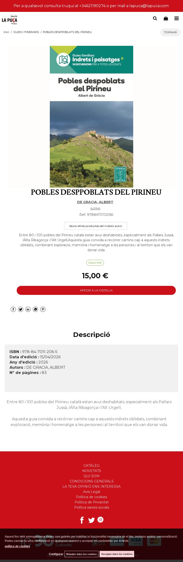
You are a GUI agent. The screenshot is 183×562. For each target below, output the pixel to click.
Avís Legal (91, 492)
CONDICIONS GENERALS (92, 481)
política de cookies (17, 546)
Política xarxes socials (91, 507)
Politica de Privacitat (92, 502)
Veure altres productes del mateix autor (95, 226)
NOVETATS (91, 471)
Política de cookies (91, 497)
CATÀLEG (91, 465)
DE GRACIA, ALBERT (95, 202)
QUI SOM (92, 476)
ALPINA (95, 208)
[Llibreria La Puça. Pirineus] (9, 19)
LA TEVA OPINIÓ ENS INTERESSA (91, 486)
